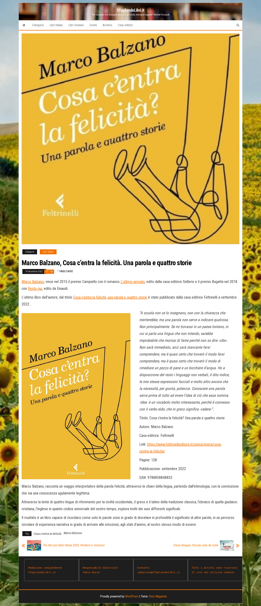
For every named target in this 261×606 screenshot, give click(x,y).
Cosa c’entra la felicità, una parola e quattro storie (110, 297)
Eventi (93, 25)
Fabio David (66, 271)
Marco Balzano (33, 281)
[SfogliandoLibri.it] (24, 25)
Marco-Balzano (72, 533)
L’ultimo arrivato (133, 281)
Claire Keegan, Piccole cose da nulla (195, 545)
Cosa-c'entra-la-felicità (47, 534)
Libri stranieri (76, 25)
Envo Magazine (158, 596)
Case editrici (125, 25)
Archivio (107, 25)
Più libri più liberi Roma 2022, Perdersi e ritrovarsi (74, 545)
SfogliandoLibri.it (130, 10)
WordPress (132, 596)
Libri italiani (56, 25)
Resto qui (35, 288)
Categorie (38, 25)
